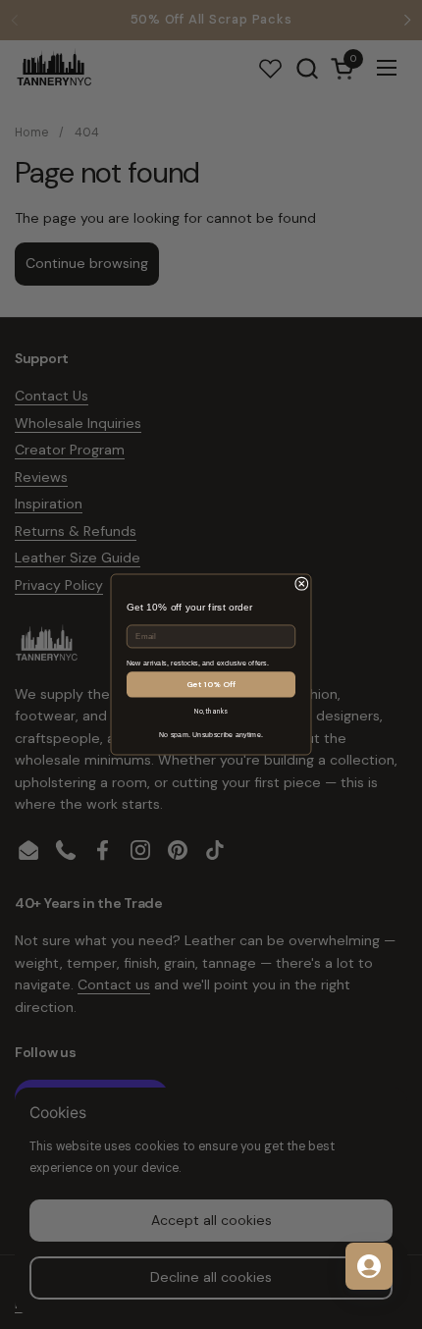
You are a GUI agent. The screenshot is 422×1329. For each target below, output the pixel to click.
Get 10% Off (211, 684)
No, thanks (211, 712)
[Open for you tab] (369, 1266)
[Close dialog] (302, 584)
